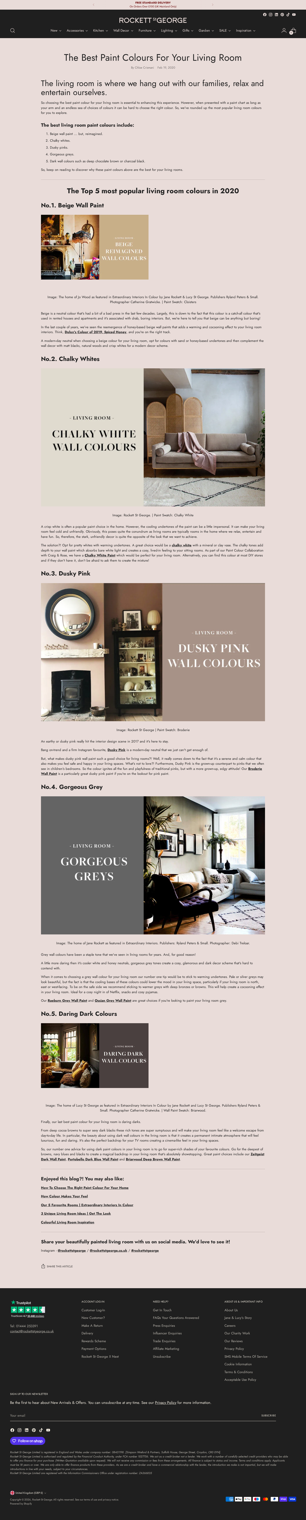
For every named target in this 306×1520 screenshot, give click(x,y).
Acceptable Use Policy (240, 1379)
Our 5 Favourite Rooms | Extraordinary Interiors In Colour (87, 1205)
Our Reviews (233, 1341)
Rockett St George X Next (100, 1356)
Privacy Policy (234, 1348)
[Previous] (94, 5)
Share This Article (60, 1266)
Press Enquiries (164, 1325)
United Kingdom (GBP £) (29, 1493)
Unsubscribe (162, 1356)
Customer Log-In (93, 1310)
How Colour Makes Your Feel (64, 1196)
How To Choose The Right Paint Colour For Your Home (85, 1187)
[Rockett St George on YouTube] (294, 15)
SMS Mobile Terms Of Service (245, 1356)
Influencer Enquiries (167, 1333)
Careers (229, 1325)
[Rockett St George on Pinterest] (282, 15)
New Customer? (93, 1317)
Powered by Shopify (21, 1503)
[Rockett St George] (153, 20)
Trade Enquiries (164, 1341)
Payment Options (94, 1348)
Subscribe (268, 1415)
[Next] (213, 5)
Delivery (87, 1333)
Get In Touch (162, 1310)
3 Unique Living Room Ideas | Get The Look (76, 1213)
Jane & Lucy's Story (238, 1317)
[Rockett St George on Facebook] (265, 15)
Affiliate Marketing (166, 1348)
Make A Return (92, 1325)
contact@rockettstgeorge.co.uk (32, 1331)
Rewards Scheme (94, 1341)
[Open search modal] (12, 30)
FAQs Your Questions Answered (176, 1317)
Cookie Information (238, 1364)
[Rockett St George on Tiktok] (288, 15)
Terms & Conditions (238, 1372)
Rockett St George (42, 1499)
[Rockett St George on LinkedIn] (276, 15)
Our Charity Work (237, 1333)
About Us (231, 1310)
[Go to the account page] (284, 30)
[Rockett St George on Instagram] (271, 15)
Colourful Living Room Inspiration (67, 1222)
